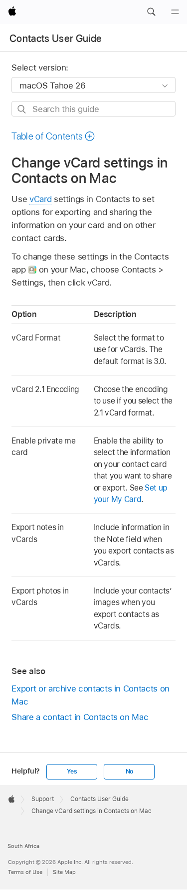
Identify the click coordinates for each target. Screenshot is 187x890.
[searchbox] (93, 108)
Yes (72, 771)
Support (42, 799)
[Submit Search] (22, 109)
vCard (40, 199)
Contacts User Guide (55, 38)
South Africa (23, 846)
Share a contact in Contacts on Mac (79, 717)
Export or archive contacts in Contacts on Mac (90, 695)
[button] (151, 12)
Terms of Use (25, 872)
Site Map (64, 872)
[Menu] (175, 12)
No (130, 771)
